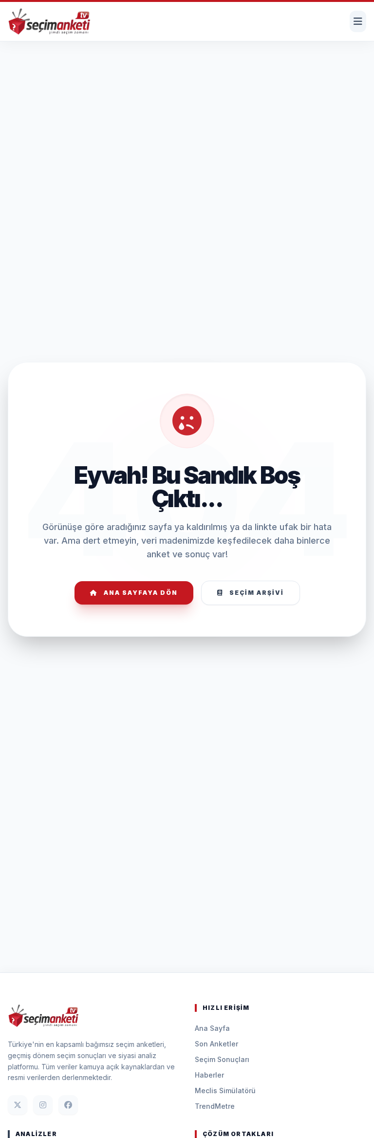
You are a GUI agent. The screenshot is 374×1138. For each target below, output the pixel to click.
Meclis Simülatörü (225, 1090)
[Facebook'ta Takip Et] (68, 1105)
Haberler (209, 1075)
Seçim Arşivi (256, 592)
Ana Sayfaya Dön (141, 592)
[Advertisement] (187, 71)
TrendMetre (215, 1106)
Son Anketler (216, 1044)
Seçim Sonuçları (222, 1059)
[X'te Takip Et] (17, 1105)
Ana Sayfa (212, 1028)
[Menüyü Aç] (358, 21)
